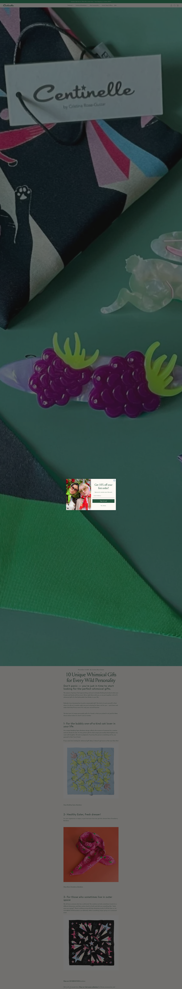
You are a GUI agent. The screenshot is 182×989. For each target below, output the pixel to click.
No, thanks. (103, 505)
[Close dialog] (114, 480)
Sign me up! (103, 501)
